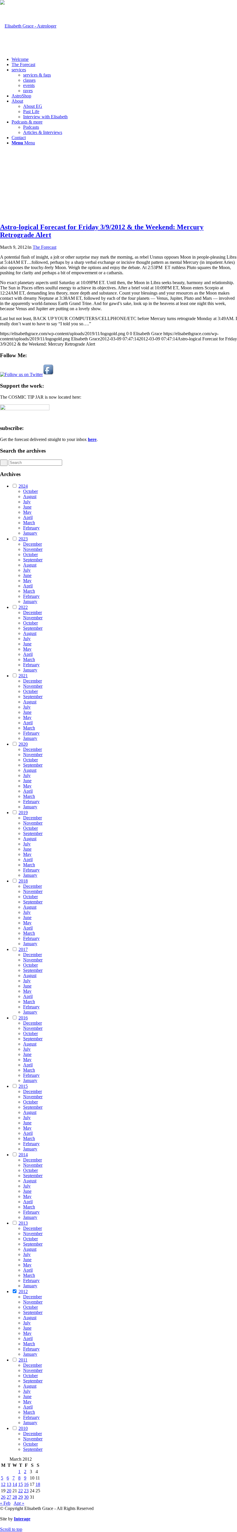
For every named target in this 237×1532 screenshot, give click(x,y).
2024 (23, 486)
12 (3, 1484)
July (27, 501)
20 (9, 1490)
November (32, 549)
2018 (23, 880)
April (28, 517)
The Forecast (44, 247)
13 (9, 1484)
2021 (23, 675)
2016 (23, 1017)
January (30, 533)
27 (9, 1497)
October (30, 491)
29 (20, 1497)
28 (14, 1497)
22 (20, 1490)
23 (26, 1490)
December (32, 544)
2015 (23, 1086)
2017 (23, 949)
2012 (23, 1291)
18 (38, 1484)
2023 (23, 538)
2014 (23, 1154)
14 (14, 1484)
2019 (23, 812)
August (29, 496)
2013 (23, 1223)
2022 (23, 607)
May (27, 512)
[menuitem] (124, 59)
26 (3, 1497)
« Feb (5, 1503)
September (32, 559)
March (29, 522)
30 (26, 1497)
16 (26, 1484)
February (31, 527)
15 (20, 1484)
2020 (23, 744)
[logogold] (28, 25)
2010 (23, 1428)
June (27, 506)
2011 (22, 1359)
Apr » (19, 1503)
